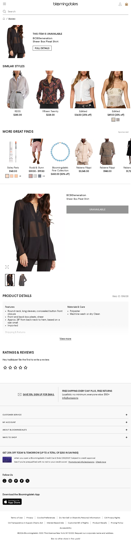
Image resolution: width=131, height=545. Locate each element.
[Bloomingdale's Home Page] (65, 4)
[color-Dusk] (39, 176)
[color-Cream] (113, 119)
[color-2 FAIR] (16, 176)
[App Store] (12, 501)
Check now (101, 462)
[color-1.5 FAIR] (11, 176)
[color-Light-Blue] (117, 119)
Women (11, 18)
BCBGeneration (42, 38)
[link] (18, 113)
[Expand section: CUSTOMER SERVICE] (65, 414)
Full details (42, 48)
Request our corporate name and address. (94, 533)
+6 (43, 176)
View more (65, 338)
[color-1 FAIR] (7, 176)
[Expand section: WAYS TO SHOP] (65, 437)
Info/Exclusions (70, 398)
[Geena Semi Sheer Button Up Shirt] (83, 89)
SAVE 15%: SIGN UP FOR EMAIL (38, 394)
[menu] (4, 4)
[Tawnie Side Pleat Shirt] (50, 89)
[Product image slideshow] (34, 232)
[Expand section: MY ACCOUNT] (65, 422)
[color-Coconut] (35, 176)
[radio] (113, 120)
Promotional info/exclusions (81, 462)
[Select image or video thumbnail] (10, 280)
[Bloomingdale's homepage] (4, 18)
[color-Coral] (30, 176)
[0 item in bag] (126, 4)
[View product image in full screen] (7, 267)
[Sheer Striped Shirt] (18, 89)
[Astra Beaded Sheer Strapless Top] (116, 89)
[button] (34, 240)
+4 (20, 176)
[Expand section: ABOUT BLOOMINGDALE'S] (65, 429)
